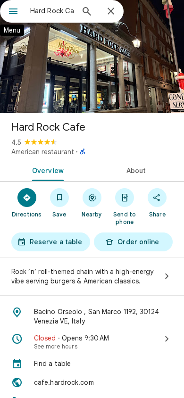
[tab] (46, 169)
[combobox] (52, 11)
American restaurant (42, 152)
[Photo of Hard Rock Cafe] (92, 56)
